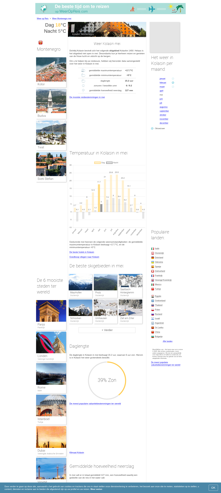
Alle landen (167, 341)
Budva (42, 116)
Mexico (158, 284)
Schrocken (75, 318)
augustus (164, 107)
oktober (163, 115)
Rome (41, 387)
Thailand (158, 305)
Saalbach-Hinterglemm (127, 291)
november (164, 119)
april (161, 91)
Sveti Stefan (45, 179)
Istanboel (43, 419)
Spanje (158, 266)
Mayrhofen (76, 292)
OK (213, 487)
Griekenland (160, 300)
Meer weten (96, 489)
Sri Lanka (159, 327)
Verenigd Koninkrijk (46, 359)
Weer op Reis (43, 18)
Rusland (158, 314)
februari (163, 83)
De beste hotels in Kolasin (81, 252)
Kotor (41, 84)
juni (161, 99)
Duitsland (159, 257)
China (157, 332)
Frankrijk (41, 327)
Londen (42, 356)
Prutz (98, 292)
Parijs (41, 324)
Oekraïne (159, 262)
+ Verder (107, 330)
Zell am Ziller (127, 318)
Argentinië (159, 323)
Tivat (41, 147)
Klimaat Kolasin (76, 452)
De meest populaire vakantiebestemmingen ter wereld (95, 403)
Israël (157, 318)
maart (162, 87)
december (164, 123)
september (164, 111)
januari (162, 78)
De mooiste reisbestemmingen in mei (87, 97)
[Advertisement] (107, 122)
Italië (40, 390)
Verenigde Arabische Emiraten (51, 453)
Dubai (41, 450)
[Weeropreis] (110, 14)
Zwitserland (160, 271)
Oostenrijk (159, 253)
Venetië (42, 482)
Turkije (40, 422)
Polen (157, 310)
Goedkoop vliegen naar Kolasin (84, 257)
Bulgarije (159, 336)
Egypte (158, 296)
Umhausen (101, 318)
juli (161, 103)
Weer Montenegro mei (61, 18)
